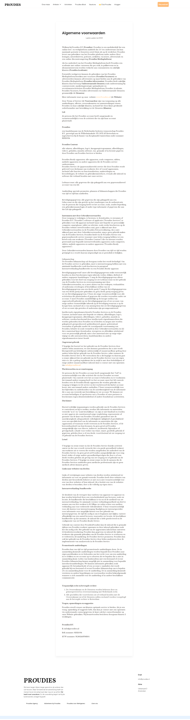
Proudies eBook (80, 4)
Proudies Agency (32, 703)
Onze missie (46, 4)
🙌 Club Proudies (105, 4)
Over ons (95, 703)
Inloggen (117, 4)
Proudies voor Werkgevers (76, 703)
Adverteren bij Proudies (52, 703)
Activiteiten (68, 4)
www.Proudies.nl (103, 97)
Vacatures (92, 4)
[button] (57, 4)
